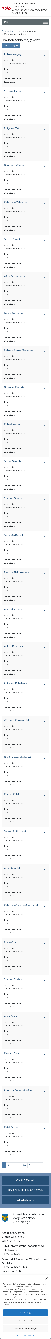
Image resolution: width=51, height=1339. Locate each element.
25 (30, 1165)
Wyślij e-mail (32, 1182)
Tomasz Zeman (13, 91)
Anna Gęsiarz (11, 1016)
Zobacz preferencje (26, 1328)
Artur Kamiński (12, 868)
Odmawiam (25, 1320)
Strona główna (8, 31)
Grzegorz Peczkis (14, 387)
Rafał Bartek (11, 1127)
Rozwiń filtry (9, 45)
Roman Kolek (12, 794)
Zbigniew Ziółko (13, 128)
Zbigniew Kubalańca (15, 683)
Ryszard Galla (12, 1053)
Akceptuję (25, 1312)
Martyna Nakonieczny (16, 572)
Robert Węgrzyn (13, 54)
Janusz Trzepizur (13, 239)
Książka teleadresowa (25, 1190)
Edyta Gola (10, 942)
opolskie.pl (25, 1199)
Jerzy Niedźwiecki (14, 535)
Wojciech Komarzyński (17, 720)
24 (24, 1165)
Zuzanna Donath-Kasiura (18, 1090)
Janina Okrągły (12, 461)
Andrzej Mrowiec (13, 609)
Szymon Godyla (13, 979)
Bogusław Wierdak (15, 165)
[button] (46, 1278)
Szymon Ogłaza (13, 498)
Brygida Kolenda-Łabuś (17, 757)
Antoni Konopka (13, 646)
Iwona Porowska (13, 313)
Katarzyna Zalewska (15, 202)
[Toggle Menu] (45, 22)
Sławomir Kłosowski (15, 831)
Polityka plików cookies (24, 1335)
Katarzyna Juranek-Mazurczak (21, 905)
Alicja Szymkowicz (14, 276)
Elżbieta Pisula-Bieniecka (18, 350)
